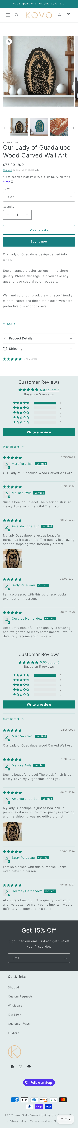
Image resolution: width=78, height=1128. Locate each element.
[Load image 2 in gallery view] (39, 127)
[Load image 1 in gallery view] (19, 127)
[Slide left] (4, 128)
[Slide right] (73, 128)
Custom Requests (20, 996)
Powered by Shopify (42, 1115)
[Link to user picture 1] (12, 559)
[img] (12, 458)
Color (6, 188)
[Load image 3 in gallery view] (59, 127)
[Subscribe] (65, 958)
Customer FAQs (19, 1023)
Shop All (14, 987)
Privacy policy (18, 1121)
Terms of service (40, 1121)
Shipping (7, 170)
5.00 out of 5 (49, 390)
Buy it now (39, 241)
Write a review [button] (39, 432)
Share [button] (11, 323)
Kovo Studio (22, 1115)
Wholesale (15, 1005)
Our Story (15, 1014)
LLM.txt (13, 1032)
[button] (8, 15)
